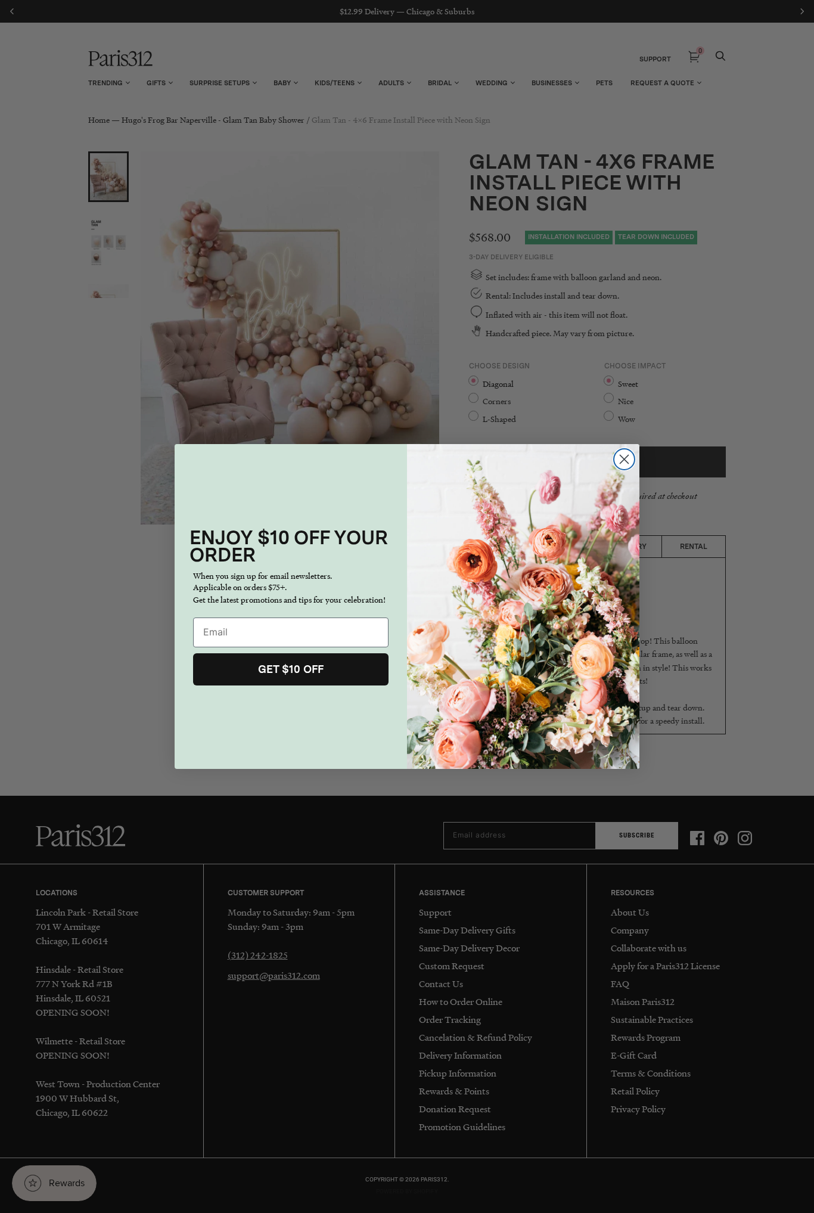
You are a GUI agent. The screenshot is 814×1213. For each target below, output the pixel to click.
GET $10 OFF (291, 669)
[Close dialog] (624, 459)
